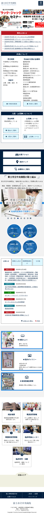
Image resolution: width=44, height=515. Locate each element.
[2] (21, 27)
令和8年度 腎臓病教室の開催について (17, 315)
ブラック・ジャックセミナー (18, 39)
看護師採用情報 (11, 437)
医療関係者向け (27, 262)
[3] (25, 27)
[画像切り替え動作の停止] (28, 27)
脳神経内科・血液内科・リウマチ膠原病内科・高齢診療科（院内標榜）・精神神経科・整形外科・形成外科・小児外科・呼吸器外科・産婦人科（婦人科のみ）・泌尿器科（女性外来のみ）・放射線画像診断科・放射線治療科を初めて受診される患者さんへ (21, 276)
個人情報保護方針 (11, 494)
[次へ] (42, 20)
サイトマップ (32, 496)
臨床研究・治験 (22, 459)
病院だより (23, 340)
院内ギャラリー (30, 359)
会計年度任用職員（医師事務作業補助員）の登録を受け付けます (21, 288)
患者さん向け (16, 261)
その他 (38, 261)
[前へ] (2, 20)
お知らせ (6, 261)
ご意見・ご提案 (33, 494)
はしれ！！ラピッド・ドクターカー (16, 295)
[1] (17, 27)
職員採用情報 (9, 308)
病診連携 (11, 414)
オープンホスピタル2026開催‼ (19, 37)
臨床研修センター (32, 437)
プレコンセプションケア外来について (21, 46)
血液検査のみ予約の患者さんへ (19, 48)
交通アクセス (11, 496)
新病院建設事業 (27, 381)
